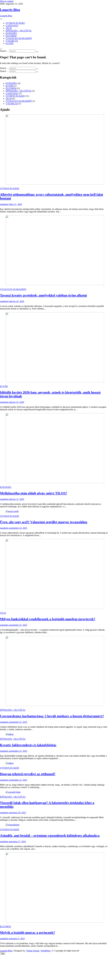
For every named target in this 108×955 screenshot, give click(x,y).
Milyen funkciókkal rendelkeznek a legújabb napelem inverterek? (47, 619)
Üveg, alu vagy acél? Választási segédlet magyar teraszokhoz (43, 522)
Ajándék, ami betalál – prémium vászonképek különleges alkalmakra (50, 835)
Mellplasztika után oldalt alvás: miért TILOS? (33, 493)
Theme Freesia (32, 950)
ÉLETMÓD (11, 36)
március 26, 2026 (16, 301)
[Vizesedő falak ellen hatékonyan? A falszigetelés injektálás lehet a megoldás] (13, 792)
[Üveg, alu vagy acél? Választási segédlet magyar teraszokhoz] (12, 511)
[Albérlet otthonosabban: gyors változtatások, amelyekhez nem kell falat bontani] (55, 183)
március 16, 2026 (16, 402)
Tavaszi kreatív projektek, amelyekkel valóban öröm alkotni (43, 295)
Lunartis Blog (10, 10)
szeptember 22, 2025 (17, 625)
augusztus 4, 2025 (16, 938)
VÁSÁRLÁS (12, 41)
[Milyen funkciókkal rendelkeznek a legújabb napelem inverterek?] (55, 608)
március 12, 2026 (16, 499)
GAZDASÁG (12, 25)
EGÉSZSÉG (11, 33)
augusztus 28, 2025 (17, 812)
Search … (4, 51)
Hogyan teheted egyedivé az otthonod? (27, 774)
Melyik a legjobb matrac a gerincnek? (27, 932)
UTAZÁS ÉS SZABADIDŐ (19, 38)
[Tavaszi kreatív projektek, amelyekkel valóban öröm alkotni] (55, 284)
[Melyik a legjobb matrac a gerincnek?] (55, 922)
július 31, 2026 (15, 204)
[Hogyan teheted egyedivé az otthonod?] (10, 763)
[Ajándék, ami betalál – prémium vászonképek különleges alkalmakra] (12, 825)
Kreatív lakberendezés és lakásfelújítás (28, 745)
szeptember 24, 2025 (17, 528)
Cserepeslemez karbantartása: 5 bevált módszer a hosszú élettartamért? (52, 716)
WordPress (45, 950)
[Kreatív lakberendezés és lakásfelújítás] (10, 734)
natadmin (4, 204)
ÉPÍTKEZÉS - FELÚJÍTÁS (12, 710)
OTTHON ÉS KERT (15, 23)
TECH (9, 28)
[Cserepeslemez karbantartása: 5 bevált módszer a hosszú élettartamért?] (55, 705)
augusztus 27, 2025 (17, 841)
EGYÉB (9, 43)
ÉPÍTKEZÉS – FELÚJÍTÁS (19, 31)
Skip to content (6, 1)
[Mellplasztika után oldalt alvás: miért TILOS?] (55, 482)
